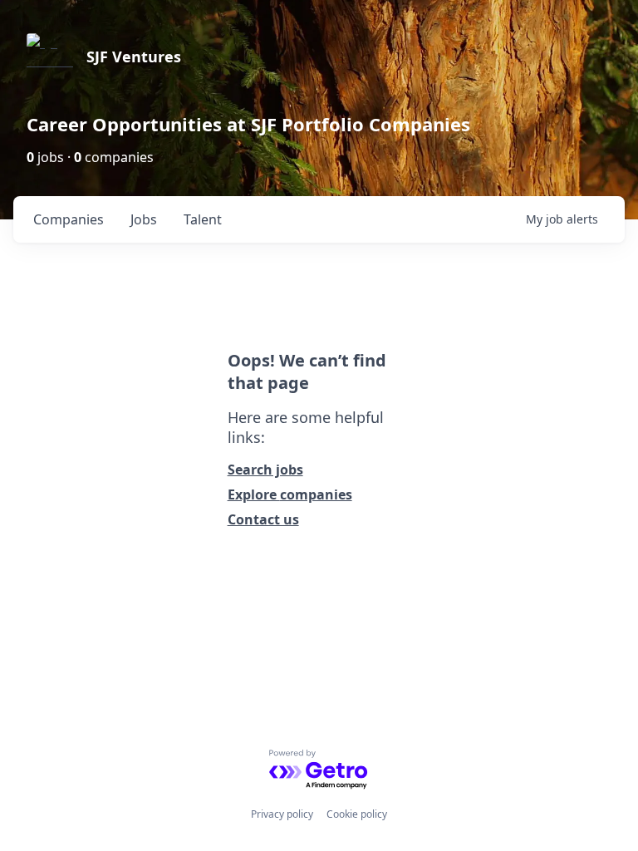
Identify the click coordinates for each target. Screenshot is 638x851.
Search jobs (265, 469)
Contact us (263, 519)
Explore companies (290, 494)
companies (68, 219)
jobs (143, 219)
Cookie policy (356, 814)
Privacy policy (282, 814)
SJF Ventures (133, 56)
